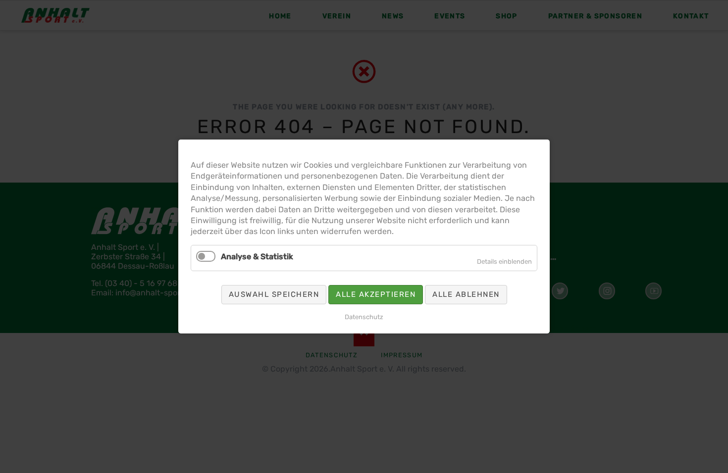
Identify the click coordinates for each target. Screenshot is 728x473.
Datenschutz (364, 317)
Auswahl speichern (274, 294)
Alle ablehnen (466, 294)
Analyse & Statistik (257, 256)
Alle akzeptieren (376, 294)
